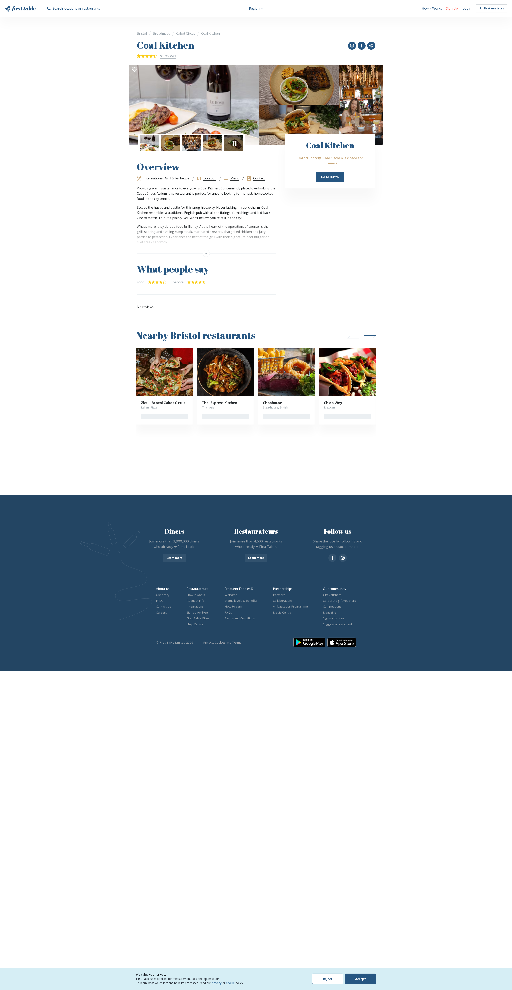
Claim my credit (256, 529)
